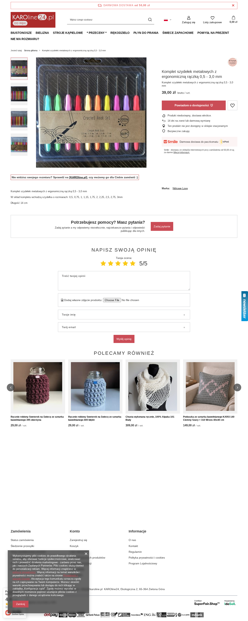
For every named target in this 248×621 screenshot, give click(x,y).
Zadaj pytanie (162, 226)
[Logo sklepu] (33, 20)
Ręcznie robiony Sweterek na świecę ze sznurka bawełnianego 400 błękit (94, 418)
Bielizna (42, 32)
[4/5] (125, 263)
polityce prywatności (24, 572)
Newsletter (76, 575)
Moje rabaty (77, 569)
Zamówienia (21, 531)
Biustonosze (21, 32)
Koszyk (74, 546)
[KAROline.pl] (78, 177)
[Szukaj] (150, 19)
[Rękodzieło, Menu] (132, 32)
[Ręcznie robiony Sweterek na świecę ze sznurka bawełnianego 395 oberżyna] (38, 386)
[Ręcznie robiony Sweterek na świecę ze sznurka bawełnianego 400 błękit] (95, 386)
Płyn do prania (145, 32)
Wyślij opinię (124, 338)
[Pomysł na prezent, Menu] (231, 32)
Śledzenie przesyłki (22, 546)
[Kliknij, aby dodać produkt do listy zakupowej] (232, 105)
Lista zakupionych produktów (87, 557)
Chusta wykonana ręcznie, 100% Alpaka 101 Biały (150, 418)
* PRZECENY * (97, 32)
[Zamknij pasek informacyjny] (233, 5)
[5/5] (132, 263)
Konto (75, 531)
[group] (91, 112)
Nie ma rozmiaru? (25, 39)
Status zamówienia (22, 540)
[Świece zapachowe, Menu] (195, 32)
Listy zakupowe (79, 551)
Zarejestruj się (78, 540)
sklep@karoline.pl (91, 589)
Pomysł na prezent (213, 32)
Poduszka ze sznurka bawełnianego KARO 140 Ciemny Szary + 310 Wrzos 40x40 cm (208, 418)
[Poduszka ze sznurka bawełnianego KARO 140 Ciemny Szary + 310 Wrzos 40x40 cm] (210, 386)
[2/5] (110, 263)
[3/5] (118, 263)
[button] (11, 387)
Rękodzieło (120, 32)
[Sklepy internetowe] (215, 602)
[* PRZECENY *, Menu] (108, 32)
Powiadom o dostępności (192, 105)
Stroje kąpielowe (68, 32)
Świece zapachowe (178, 32)
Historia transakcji (80, 563)
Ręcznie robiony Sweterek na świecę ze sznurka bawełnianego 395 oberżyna (37, 418)
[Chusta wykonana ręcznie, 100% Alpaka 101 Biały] (153, 386)
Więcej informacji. (181, 152)
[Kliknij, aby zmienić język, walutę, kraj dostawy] (167, 19)
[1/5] (103, 263)
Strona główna (30, 50)
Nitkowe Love (180, 188)
